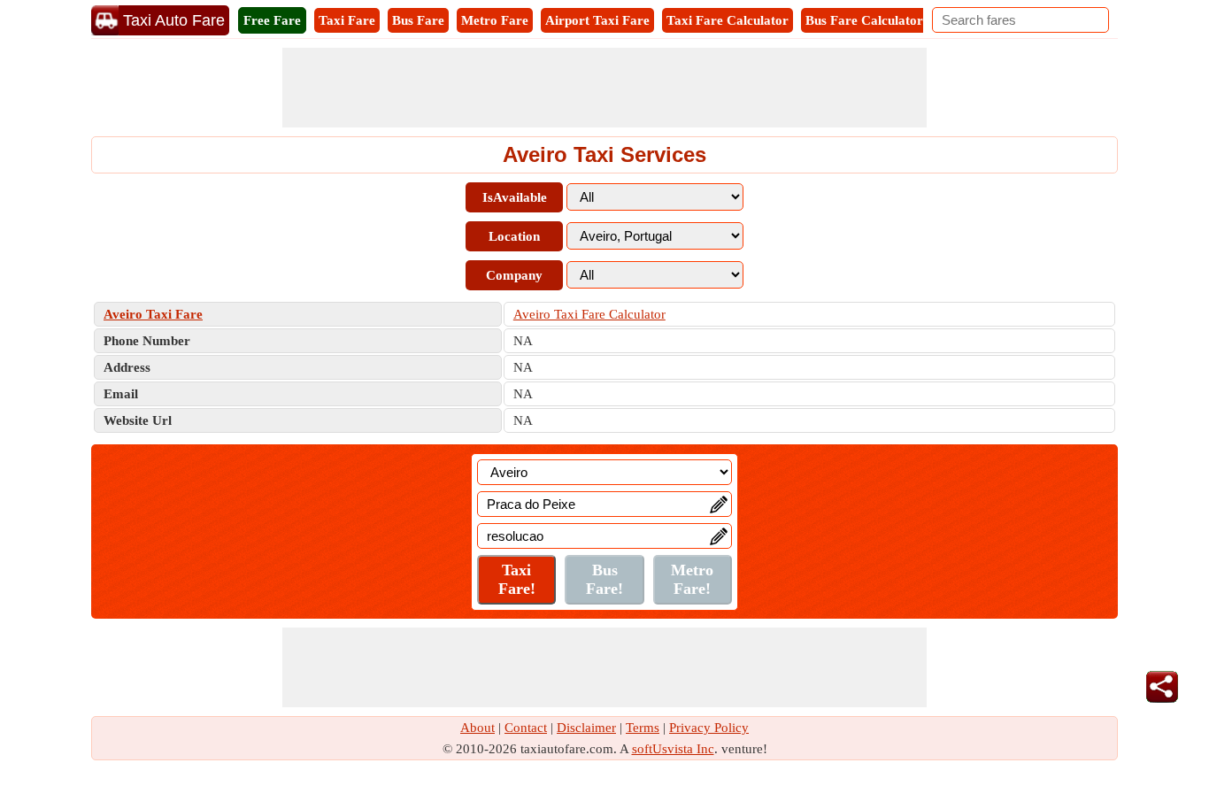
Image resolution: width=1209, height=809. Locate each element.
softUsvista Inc (673, 749)
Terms (642, 727)
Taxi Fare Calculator (727, 20)
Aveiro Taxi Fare (153, 314)
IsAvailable (514, 197)
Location (514, 236)
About (477, 727)
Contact (525, 727)
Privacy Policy (709, 727)
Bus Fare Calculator (864, 20)
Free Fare (272, 20)
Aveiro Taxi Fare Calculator (589, 314)
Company (514, 275)
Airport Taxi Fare (597, 20)
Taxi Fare (347, 20)
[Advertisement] (604, 87)
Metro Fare (494, 20)
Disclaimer (586, 727)
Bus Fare (418, 20)
